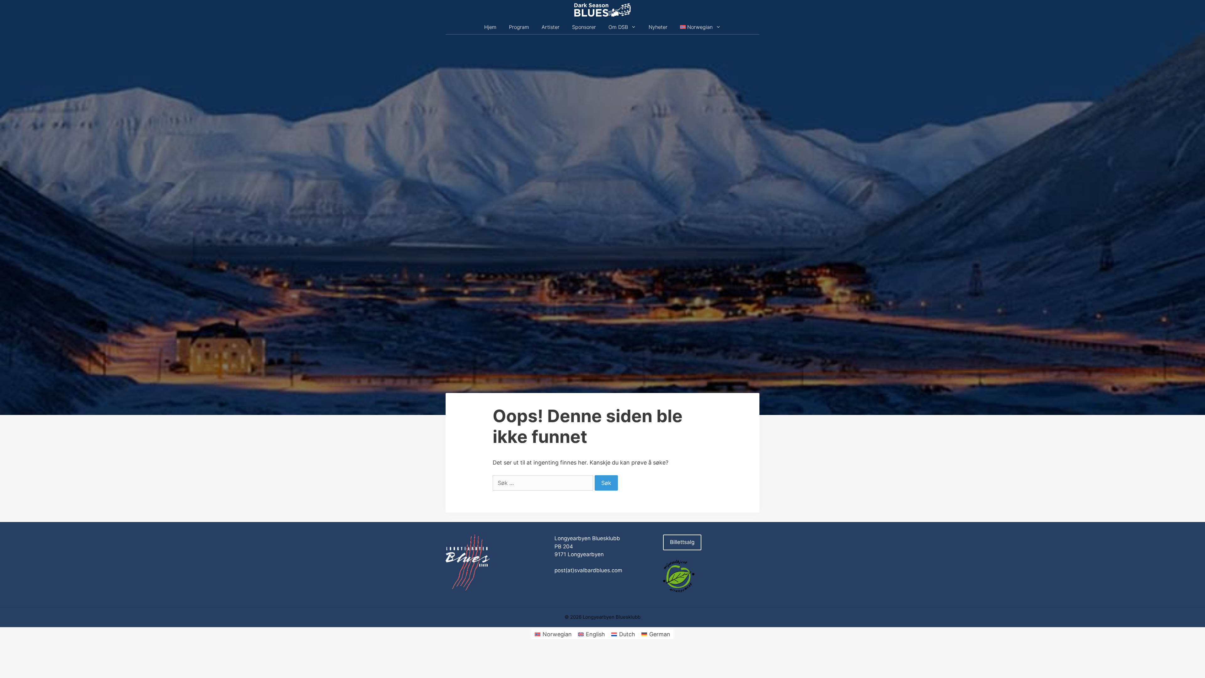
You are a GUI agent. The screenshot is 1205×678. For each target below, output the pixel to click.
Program (519, 27)
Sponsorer (584, 27)
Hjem (490, 27)
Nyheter (658, 27)
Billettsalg (682, 542)
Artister (551, 27)
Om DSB (618, 27)
